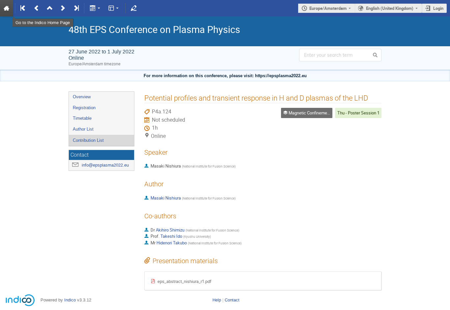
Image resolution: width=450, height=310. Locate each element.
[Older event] (36, 8)
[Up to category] (49, 8)
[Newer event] (63, 8)
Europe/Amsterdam (328, 8)
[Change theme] (114, 8)
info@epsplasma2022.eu (105, 165)
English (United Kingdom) (389, 8)
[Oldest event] (23, 8)
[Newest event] (75, 8)
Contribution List (88, 140)
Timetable (82, 118)
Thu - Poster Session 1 (358, 113)
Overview (82, 96)
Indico (70, 300)
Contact (232, 300)
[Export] (95, 8)
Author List (83, 129)
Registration (84, 107)
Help (216, 300)
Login (438, 8)
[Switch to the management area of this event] (133, 8)
